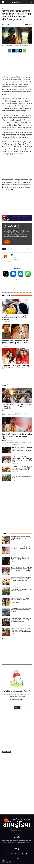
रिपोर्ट (7, 8)
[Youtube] (26, 853)
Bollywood (9, 248)
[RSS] (15, 853)
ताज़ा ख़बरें (5, 534)
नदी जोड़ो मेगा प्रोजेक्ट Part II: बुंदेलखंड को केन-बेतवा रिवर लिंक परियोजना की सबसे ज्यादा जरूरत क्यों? (21, 609)
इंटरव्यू (25, 248)
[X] (13, 50)
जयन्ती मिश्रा (4, 440)
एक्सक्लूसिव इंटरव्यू (19, 89)
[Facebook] (9, 50)
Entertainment (15, 248)
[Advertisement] (13, 493)
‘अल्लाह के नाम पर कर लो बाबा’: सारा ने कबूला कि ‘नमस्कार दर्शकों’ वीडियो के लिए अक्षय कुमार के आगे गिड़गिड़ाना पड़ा (14, 317)
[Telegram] (17, 50)
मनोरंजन (3, 8)
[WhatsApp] (24, 50)
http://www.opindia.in (13, 257)
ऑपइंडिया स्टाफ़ (28, 24)
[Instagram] (11, 853)
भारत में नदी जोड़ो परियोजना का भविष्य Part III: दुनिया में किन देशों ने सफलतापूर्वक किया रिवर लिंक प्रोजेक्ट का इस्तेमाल (22, 476)
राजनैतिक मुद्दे (4, 402)
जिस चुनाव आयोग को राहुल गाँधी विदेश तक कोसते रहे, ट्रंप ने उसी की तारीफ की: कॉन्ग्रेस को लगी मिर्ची (16, 406)
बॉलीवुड (29, 248)
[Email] (20, 50)
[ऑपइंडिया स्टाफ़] (5, 258)
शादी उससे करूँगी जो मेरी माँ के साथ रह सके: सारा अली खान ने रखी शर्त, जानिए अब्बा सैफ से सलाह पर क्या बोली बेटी (16, 367)
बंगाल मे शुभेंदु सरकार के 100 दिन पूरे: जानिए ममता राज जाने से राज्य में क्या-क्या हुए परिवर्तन (17, 436)
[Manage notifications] (3, 860)
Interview (21, 248)
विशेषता (3, 410)
